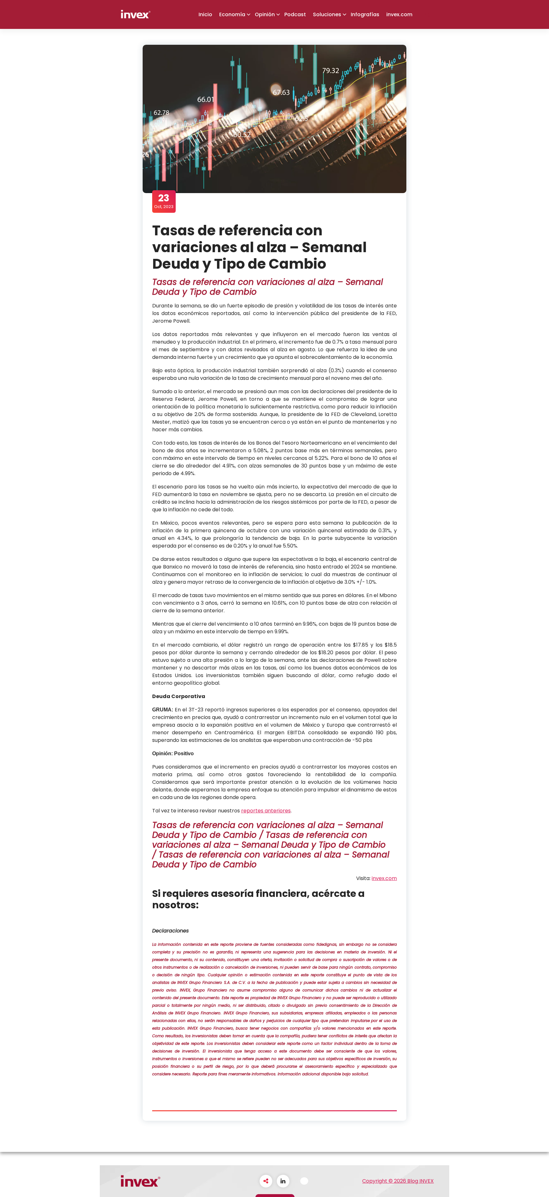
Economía (232, 14)
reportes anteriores (266, 810)
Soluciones (327, 14)
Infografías (365, 14)
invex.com (399, 14)
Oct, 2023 (163, 201)
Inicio (205, 14)
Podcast (295, 14)
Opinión (265, 14)
